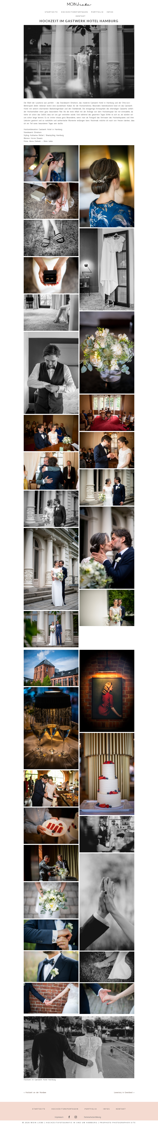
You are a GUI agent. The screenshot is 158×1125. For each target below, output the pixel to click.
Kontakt (81, 16)
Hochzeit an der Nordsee (35, 1092)
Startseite (51, 12)
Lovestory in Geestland (123, 1092)
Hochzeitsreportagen (74, 12)
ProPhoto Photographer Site (118, 1123)
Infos (110, 12)
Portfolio (97, 12)
